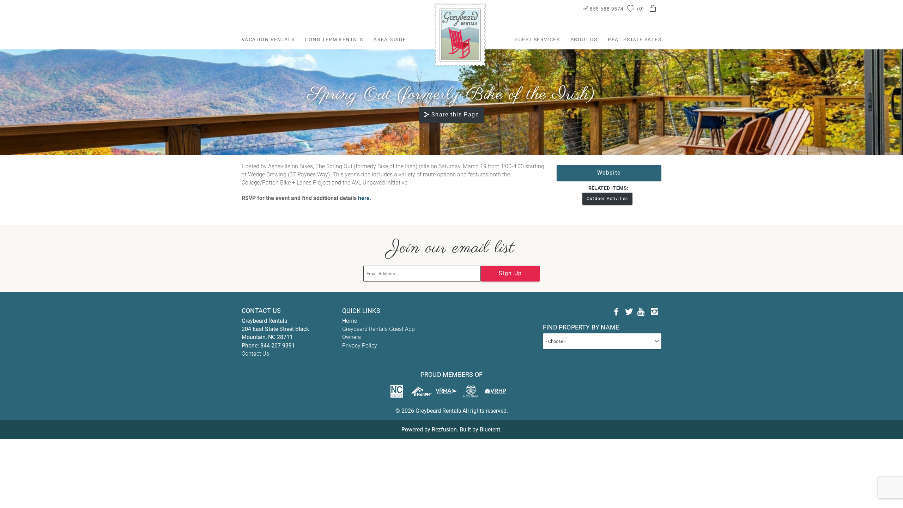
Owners (351, 337)
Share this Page (455, 114)
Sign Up (510, 273)
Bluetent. (491, 429)
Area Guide (390, 39)
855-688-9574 (606, 9)
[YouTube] (641, 312)
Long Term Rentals (334, 39)
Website (609, 172)
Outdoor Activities (607, 198)
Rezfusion (444, 429)
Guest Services (537, 39)
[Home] (460, 34)
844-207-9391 (277, 345)
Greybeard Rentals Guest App (378, 329)
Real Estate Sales (634, 39)
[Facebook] (616, 312)
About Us (583, 39)
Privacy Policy (359, 345)
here (364, 198)
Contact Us (255, 353)
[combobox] (602, 341)
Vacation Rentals (268, 39)
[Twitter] (629, 312)
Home (349, 321)
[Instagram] (654, 312)
